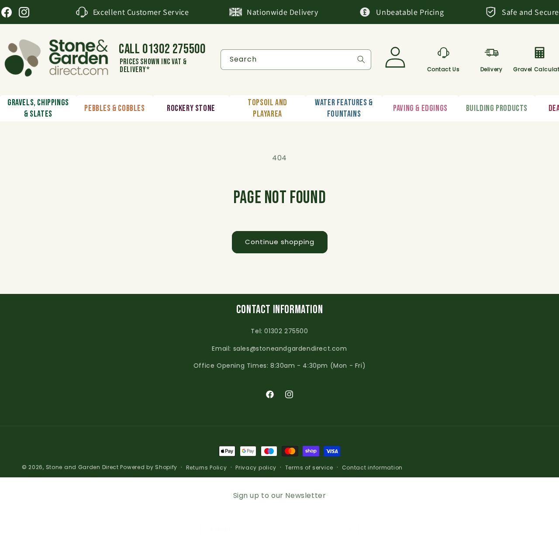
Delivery (491, 68)
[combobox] (296, 59)
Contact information (372, 467)
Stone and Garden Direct (82, 467)
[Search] (361, 59)
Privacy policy (255, 467)
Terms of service (309, 467)
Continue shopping (279, 241)
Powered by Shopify (148, 467)
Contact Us (443, 68)
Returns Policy (206, 467)
